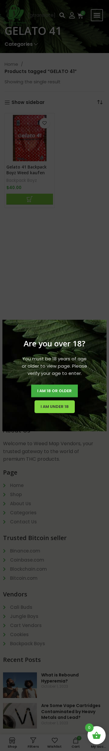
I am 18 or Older (54, 391)
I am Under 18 (55, 406)
